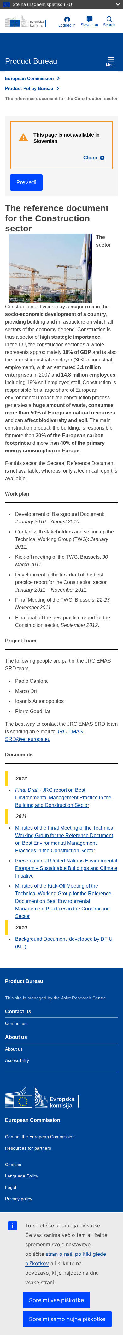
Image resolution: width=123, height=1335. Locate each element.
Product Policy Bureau (29, 88)
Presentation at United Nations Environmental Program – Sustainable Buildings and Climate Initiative (66, 868)
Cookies (13, 1164)
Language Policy (21, 1175)
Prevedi (26, 182)
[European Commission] (51, 1099)
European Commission (29, 78)
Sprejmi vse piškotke (56, 1300)
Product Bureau (24, 981)
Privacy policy (18, 1198)
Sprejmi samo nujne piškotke (67, 1319)
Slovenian (89, 22)
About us (14, 1049)
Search (109, 25)
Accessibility (17, 1060)
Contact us (15, 1023)
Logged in (67, 25)
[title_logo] (30, 21)
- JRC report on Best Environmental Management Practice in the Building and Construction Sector (63, 797)
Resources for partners (28, 1148)
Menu (111, 65)
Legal (10, 1187)
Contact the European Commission (40, 1136)
